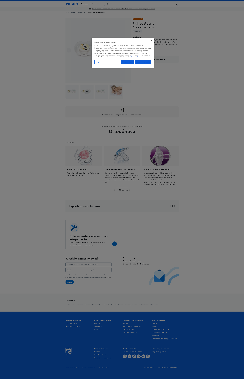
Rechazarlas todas (127, 62)
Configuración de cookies (102, 62)
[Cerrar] (151, 40)
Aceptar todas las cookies (143, 62)
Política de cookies (134, 57)
